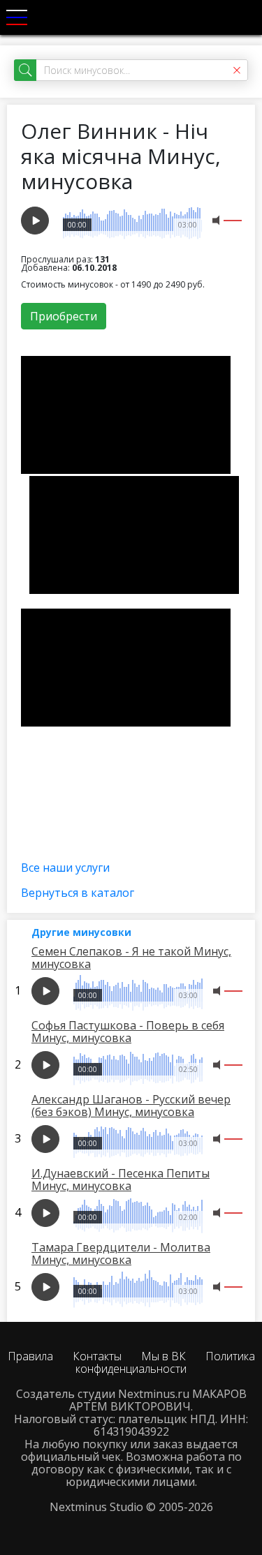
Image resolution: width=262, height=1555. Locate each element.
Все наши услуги (65, 867)
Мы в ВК (163, 1356)
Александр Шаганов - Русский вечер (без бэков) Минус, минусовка (131, 1105)
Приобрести (63, 316)
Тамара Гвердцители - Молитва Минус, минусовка (120, 1253)
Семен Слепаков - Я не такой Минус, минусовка (131, 957)
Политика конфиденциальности (165, 1362)
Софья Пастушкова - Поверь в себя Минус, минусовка (127, 1031)
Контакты (97, 1356)
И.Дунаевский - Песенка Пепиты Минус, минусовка (120, 1179)
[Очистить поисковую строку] (237, 70)
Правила (30, 1356)
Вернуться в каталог (77, 892)
